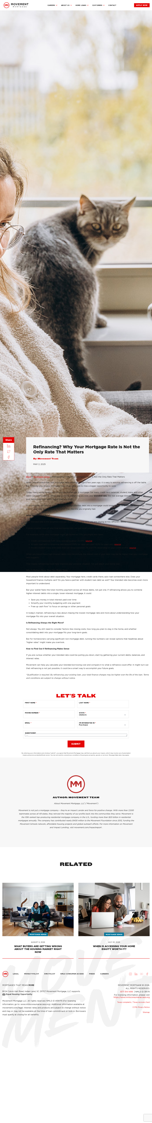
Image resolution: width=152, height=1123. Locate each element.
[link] (16, 5)
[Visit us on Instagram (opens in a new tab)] (130, 974)
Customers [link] (97, 5)
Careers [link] (51, 5)
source (89, 541)
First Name (30, 703)
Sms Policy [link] (49, 974)
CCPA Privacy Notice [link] (141, 1007)
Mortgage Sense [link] (41, 477)
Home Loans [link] (81, 5)
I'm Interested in (87, 723)
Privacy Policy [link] (31, 974)
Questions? (30, 733)
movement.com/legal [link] (12, 1008)
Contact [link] (112, 5)
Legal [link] (16, 974)
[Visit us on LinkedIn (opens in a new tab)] (135, 974)
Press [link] (92, 974)
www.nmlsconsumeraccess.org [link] (35, 1004)
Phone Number (31, 713)
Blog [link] (28, 477)
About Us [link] (65, 5)
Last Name (84, 703)
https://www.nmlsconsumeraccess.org (132, 997)
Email (27, 723)
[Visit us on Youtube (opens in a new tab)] (141, 974)
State (81, 713)
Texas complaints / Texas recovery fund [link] (133, 1002)
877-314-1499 (126, 992)
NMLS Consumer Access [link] (72, 974)
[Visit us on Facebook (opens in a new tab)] (147, 974)
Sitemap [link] (146, 1012)
